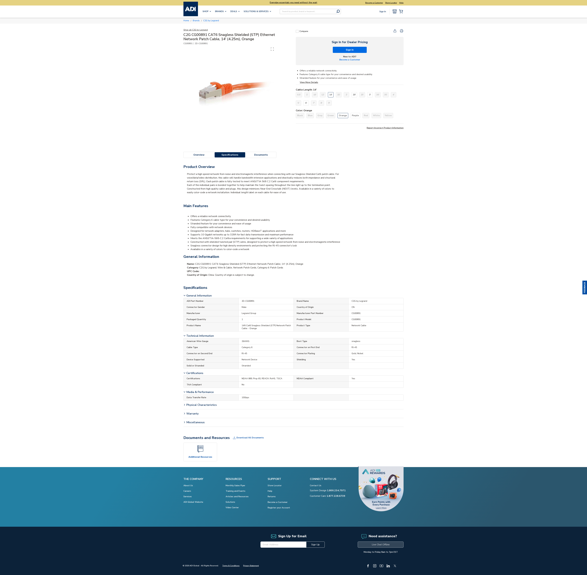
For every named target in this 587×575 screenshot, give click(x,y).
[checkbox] (297, 31)
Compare (303, 31)
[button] (584, 287)
